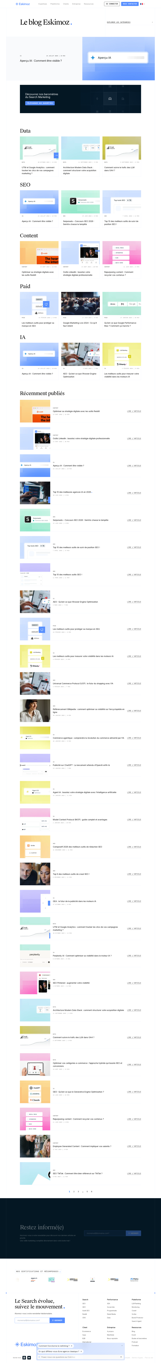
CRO (84, 1318)
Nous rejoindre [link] (112, 1338)
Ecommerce (86, 1331)
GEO (84, 1307)
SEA (108, 1303)
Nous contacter (130, 4)
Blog (133, 1331)
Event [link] (134, 1335)
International (86, 1342)
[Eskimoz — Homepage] (22, 4)
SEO (84, 1303)
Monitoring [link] (135, 1307)
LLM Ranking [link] (136, 1303)
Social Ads (111, 1307)
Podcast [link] (135, 1342)
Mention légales (137, 1358)
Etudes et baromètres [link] (139, 1338)
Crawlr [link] (134, 1311)
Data (108, 1318)
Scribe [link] (134, 1314)
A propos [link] (110, 1331)
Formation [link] (135, 1345)
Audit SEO (86, 1311)
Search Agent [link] (136, 1321)
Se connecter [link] (112, 4)
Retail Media (111, 1314)
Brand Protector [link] (137, 1318)
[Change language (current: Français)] (143, 4)
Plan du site (149, 1358)
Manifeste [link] (110, 1335)
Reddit (84, 1314)
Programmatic (112, 1311)
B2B (83, 1338)
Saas (84, 1335)
